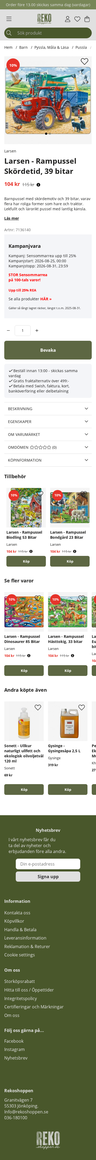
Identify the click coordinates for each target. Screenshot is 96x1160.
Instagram (14, 1049)
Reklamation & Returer (27, 946)
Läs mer (11, 218)
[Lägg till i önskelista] (85, 61)
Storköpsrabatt (19, 981)
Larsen (10, 151)
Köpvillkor (14, 921)
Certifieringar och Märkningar (34, 1007)
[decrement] (8, 330)
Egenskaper (19, 421)
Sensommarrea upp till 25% (51, 255)
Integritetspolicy (20, 998)
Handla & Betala (20, 930)
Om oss (11, 1015)
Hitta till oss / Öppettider (29, 990)
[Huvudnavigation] (9, 19)
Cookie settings (19, 955)
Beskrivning (20, 408)
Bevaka (48, 350)
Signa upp (48, 877)
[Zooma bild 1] (48, 100)
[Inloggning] (67, 19)
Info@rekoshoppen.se (26, 1112)
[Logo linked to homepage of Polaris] (44, 19)
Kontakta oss (17, 913)
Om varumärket (24, 434)
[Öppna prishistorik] (38, 184)
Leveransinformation (25, 938)
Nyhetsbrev (15, 1058)
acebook (14, 1041)
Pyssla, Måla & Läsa (51, 47)
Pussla (81, 47)
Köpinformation (25, 460)
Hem (8, 47)
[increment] (37, 330)
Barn (23, 47)
